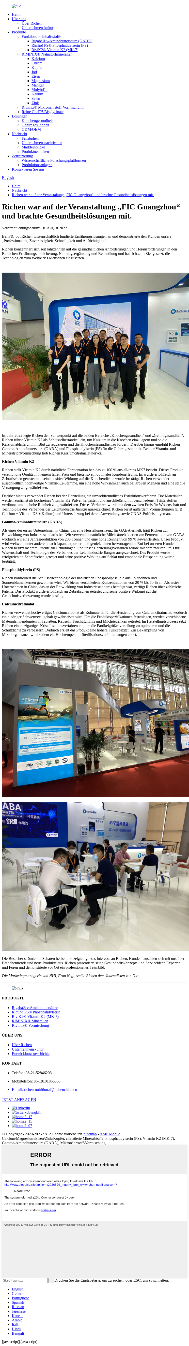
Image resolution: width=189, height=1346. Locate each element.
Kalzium (38, 59)
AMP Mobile (110, 1134)
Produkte (19, 32)
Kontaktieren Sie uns (28, 169)
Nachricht (19, 134)
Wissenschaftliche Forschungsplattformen (54, 160)
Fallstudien (30, 138)
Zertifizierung (22, 156)
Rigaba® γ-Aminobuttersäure (35, 1008)
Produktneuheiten (35, 151)
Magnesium (41, 81)
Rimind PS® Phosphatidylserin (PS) (60, 45)
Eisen (36, 76)
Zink (35, 103)
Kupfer (37, 67)
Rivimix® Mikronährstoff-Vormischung (52, 107)
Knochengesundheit (37, 120)
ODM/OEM (31, 129)
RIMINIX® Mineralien (30, 1021)
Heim (16, 14)
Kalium (37, 94)
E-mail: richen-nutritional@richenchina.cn (44, 1089)
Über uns (19, 19)
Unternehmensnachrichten (42, 143)
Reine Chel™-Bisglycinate (42, 112)
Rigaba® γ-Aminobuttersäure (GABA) (62, 41)
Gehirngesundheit (35, 125)
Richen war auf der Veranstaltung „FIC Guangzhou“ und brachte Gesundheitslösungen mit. (83, 195)
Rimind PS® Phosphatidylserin (36, 1012)
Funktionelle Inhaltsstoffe (41, 36)
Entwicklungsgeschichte (30, 1054)
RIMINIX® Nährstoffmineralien (47, 54)
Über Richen (32, 23)
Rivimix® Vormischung (30, 1025)
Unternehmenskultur (37, 28)
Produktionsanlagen (37, 165)
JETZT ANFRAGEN (19, 1099)
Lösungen (19, 116)
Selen (36, 98)
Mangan (38, 85)
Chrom (37, 63)
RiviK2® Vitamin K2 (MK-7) (55, 50)
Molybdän (39, 90)
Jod (34, 72)
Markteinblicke (33, 147)
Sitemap (90, 1134)
